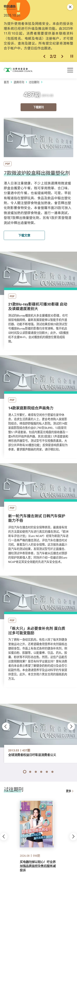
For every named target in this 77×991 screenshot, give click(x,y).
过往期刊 (34, 82)
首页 (6, 82)
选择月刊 (19, 82)
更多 (68, 791)
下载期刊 (38, 107)
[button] (44, 56)
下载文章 (24, 235)
